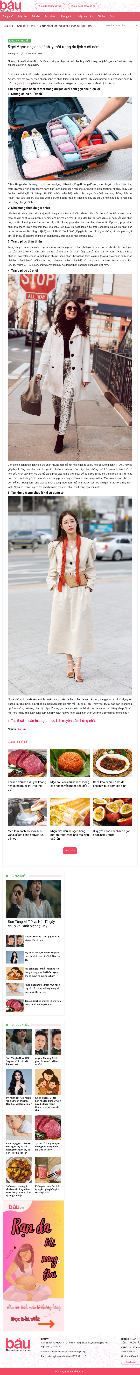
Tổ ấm (101, 16)
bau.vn (22, 729)
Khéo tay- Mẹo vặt (19, 41)
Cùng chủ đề (18, 742)
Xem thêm (70, 851)
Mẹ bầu (22, 16)
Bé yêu (36, 16)
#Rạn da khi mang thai (50, 6)
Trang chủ (8, 16)
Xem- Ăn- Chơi (11, 25)
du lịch (22, 83)
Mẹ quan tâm (85, 16)
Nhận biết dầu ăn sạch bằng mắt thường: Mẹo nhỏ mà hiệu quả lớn (69, 834)
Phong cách (66, 16)
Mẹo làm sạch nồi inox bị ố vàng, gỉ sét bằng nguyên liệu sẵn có (26, 834)
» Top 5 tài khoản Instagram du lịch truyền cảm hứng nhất (52, 721)
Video (27, 25)
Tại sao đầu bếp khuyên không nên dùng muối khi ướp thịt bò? (27, 785)
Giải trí (113, 16)
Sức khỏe (50, 16)
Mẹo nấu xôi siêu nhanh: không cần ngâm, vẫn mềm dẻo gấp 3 (69, 784)
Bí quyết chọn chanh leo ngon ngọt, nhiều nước (111, 833)
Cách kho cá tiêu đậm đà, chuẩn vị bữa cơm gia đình (109, 784)
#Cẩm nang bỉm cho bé (83, 6)
